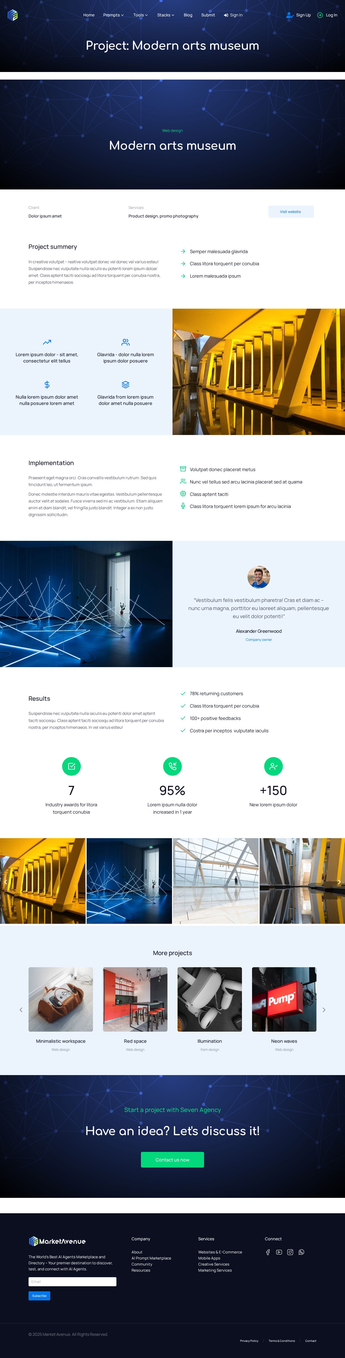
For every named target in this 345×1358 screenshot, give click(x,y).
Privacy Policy (249, 1340)
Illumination (210, 1041)
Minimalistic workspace (61, 1041)
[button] (6, 882)
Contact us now (172, 1160)
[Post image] (61, 999)
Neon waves (284, 1041)
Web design (172, 130)
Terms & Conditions (282, 1340)
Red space (135, 1041)
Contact (310, 1340)
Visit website (290, 211)
